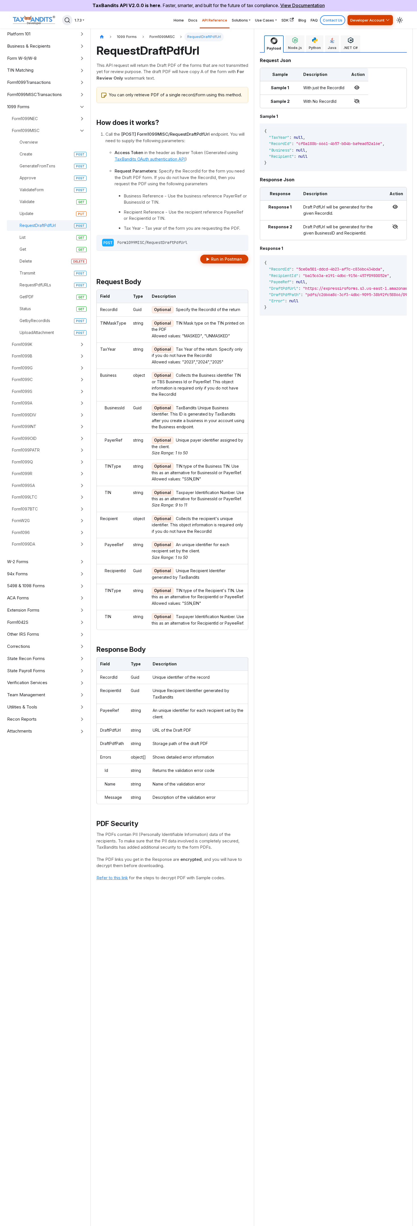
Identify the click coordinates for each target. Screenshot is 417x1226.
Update (26, 213)
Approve (28, 177)
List (23, 237)
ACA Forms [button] (18, 598)
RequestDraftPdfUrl (38, 225)
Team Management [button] (26, 694)
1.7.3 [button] (78, 20)
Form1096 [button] (21, 532)
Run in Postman (226, 259)
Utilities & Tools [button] (22, 707)
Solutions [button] (240, 20)
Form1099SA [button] (23, 485)
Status (25, 308)
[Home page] (101, 37)
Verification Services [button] (27, 682)
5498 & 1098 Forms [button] (26, 585)
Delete (26, 261)
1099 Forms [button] (18, 106)
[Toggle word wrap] (384, 262)
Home (179, 20)
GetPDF (27, 296)
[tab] (274, 44)
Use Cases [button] (264, 20)
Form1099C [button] (22, 379)
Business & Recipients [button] (28, 46)
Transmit (27, 273)
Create (26, 154)
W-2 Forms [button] (17, 561)
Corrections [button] (18, 646)
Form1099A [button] (22, 403)
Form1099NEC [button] (25, 118)
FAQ (314, 20)
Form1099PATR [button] (26, 450)
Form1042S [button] (17, 622)
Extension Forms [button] (23, 610)
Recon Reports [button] (22, 719)
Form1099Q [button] (22, 461)
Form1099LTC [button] (24, 497)
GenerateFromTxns (37, 165)
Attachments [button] (19, 731)
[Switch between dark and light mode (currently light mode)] (399, 20)
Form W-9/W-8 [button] (22, 58)
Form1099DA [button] (23, 544)
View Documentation (302, 5)
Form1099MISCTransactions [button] (34, 94)
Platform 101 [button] (18, 34)
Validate (27, 201)
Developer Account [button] (367, 20)
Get (23, 249)
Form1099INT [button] (24, 426)
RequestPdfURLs (35, 284)
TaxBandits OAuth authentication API (150, 159)
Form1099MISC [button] (25, 130)
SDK (285, 20)
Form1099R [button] (22, 473)
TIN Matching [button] (20, 70)
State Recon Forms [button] (26, 658)
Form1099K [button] (22, 344)
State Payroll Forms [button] (26, 670)
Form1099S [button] (22, 391)
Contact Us (332, 20)
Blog (302, 20)
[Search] (67, 20)
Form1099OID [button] (24, 438)
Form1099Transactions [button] (29, 82)
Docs (192, 20)
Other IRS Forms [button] (23, 634)
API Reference (214, 20)
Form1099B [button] (22, 356)
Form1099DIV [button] (24, 414)
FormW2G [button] (21, 520)
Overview (29, 142)
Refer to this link (112, 877)
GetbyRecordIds (35, 320)
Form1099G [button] (22, 367)
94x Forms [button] (17, 573)
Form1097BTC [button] (25, 508)
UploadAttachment (37, 332)
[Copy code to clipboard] (394, 130)
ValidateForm (32, 189)
